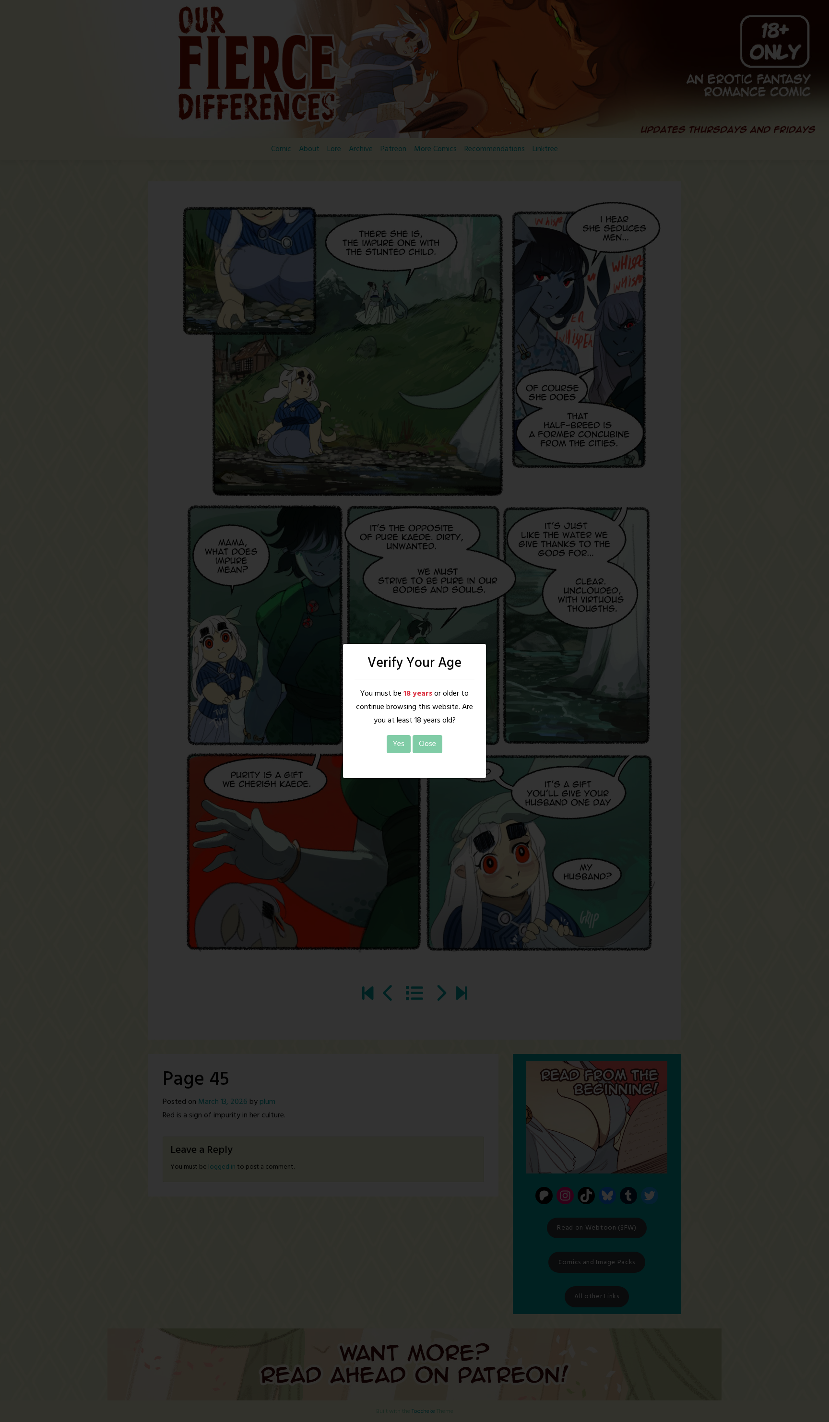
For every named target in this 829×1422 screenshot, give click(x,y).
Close (427, 744)
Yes (398, 744)
